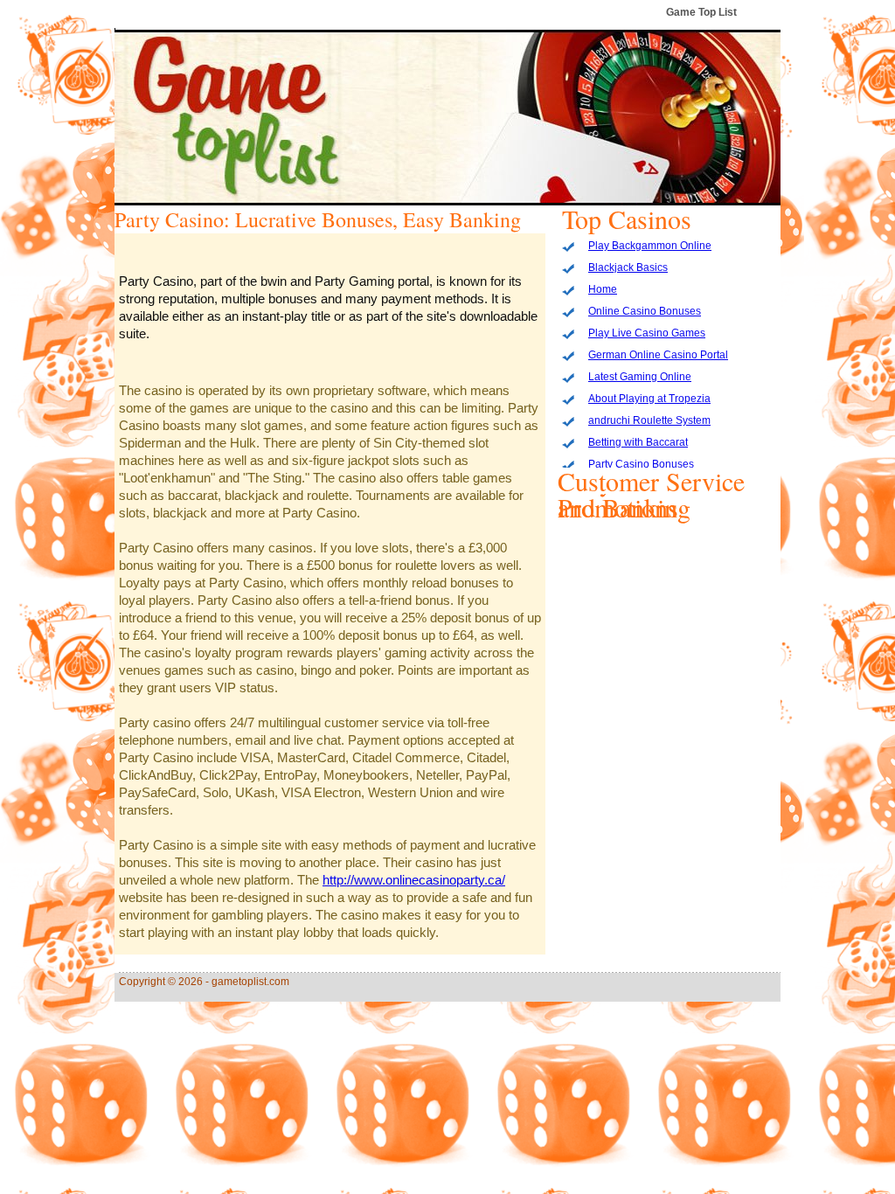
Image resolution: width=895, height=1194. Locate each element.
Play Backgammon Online (649, 245)
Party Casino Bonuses (641, 464)
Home (602, 289)
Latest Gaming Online (639, 377)
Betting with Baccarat (638, 442)
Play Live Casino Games (646, 333)
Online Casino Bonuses (644, 311)
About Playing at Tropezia (649, 398)
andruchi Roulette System (649, 420)
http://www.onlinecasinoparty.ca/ (414, 879)
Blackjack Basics (628, 267)
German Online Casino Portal (658, 355)
